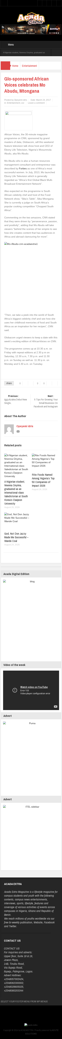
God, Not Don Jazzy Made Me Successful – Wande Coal (16, 537)
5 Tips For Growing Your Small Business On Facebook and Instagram (46, 401)
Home (15, 66)
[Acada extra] (31, 18)
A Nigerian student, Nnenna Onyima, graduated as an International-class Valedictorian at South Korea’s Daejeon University (16, 492)
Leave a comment (36, 103)
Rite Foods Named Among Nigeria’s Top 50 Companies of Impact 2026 (43, 480)
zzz (22, 103)
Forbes (23, 168)
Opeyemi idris (24, 426)
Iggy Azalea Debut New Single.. (15, 399)
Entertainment (29, 66)
